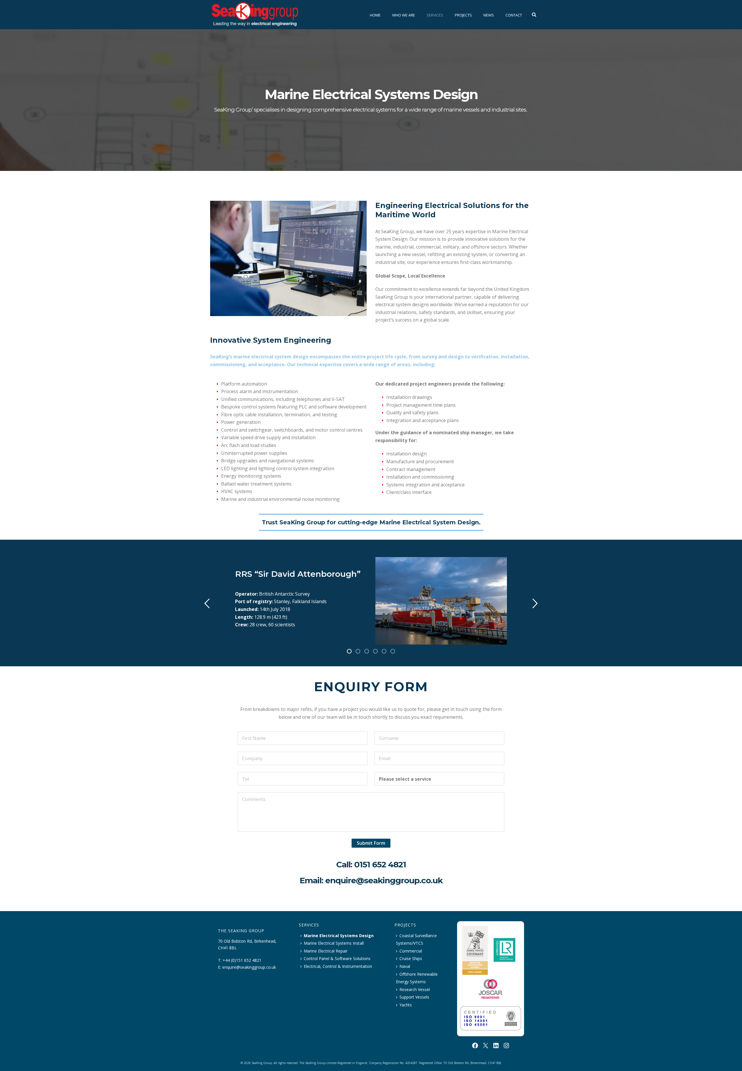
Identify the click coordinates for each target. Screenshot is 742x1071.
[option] (371, 601)
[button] (206, 603)
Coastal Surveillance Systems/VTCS (416, 939)
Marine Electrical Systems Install (334, 943)
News (488, 15)
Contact (513, 15)
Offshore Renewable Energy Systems (417, 978)
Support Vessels (414, 997)
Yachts (405, 1005)
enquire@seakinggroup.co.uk (384, 880)
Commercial (410, 951)
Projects (463, 15)
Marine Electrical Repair (326, 951)
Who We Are (403, 15)
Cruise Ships (410, 958)
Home (375, 15)
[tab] (349, 650)
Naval (404, 966)
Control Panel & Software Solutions (337, 958)
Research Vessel (414, 989)
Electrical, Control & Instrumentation (338, 966)
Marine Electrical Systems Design (339, 935)
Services (435, 15)
